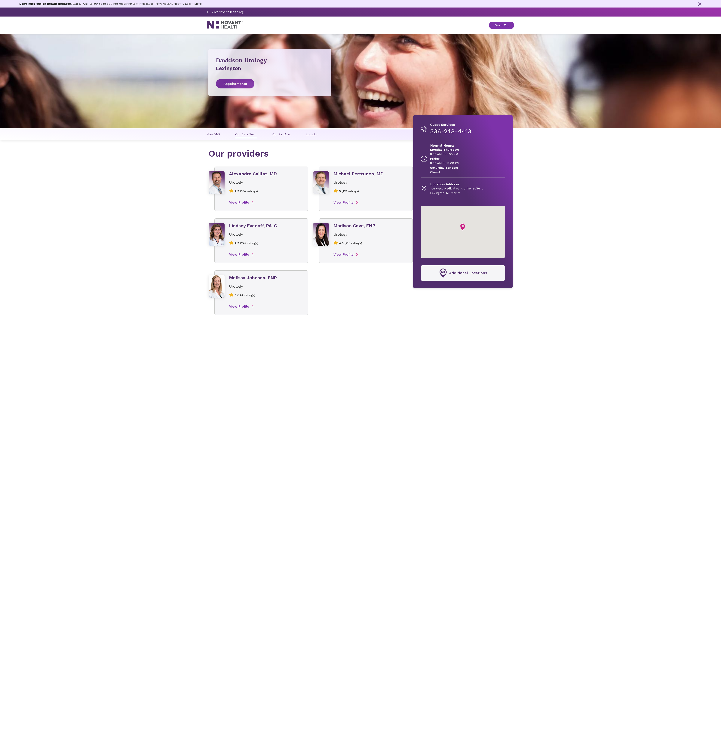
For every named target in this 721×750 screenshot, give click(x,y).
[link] (270, 83)
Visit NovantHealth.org (228, 12)
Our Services (281, 134)
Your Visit (213, 134)
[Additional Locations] (463, 273)
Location (312, 134)
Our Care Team (246, 134)
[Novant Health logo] (225, 27)
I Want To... (503, 25)
